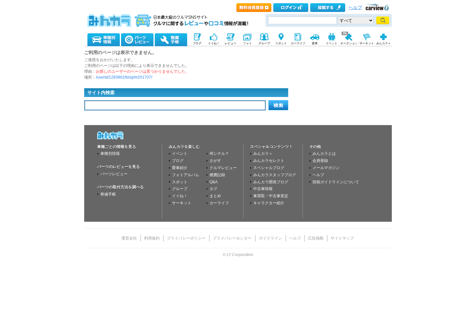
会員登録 (320, 160)
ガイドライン (270, 238)
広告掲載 (315, 238)
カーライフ (219, 203)
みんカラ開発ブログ (270, 182)
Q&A (214, 182)
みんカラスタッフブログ (274, 175)
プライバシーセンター (232, 238)
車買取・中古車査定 (270, 196)
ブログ (178, 160)
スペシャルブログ (268, 167)
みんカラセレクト (268, 160)
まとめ (215, 196)
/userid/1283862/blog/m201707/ (124, 77)
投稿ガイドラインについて (335, 182)
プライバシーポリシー (186, 238)
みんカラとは (324, 153)
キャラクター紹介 (268, 203)
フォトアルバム (185, 175)
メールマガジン (326, 167)
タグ (213, 188)
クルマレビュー (223, 167)
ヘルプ (355, 7)
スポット (179, 182)
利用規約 (152, 238)
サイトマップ (342, 238)
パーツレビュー (114, 174)
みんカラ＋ (263, 153)
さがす (215, 160)
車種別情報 (110, 153)
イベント (179, 153)
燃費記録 (217, 175)
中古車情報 (263, 188)
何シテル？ (219, 153)
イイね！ (179, 196)
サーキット (181, 203)
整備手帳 (108, 194)
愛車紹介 (179, 167)
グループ (179, 188)
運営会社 (129, 238)
